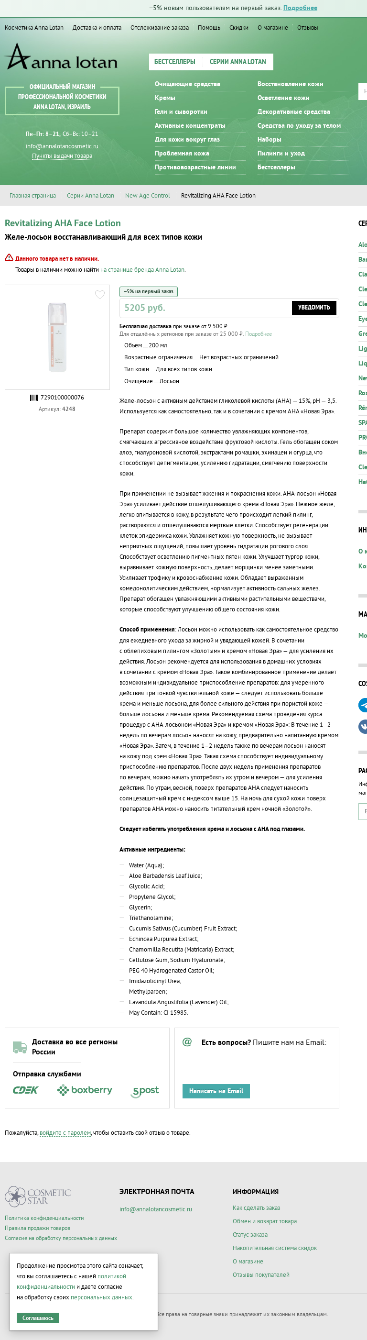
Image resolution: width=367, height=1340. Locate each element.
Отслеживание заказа (159, 27)
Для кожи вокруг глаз (187, 140)
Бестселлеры (174, 62)
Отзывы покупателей (261, 1275)
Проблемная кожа (182, 153)
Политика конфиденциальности (44, 1218)
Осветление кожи (284, 98)
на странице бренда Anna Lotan (142, 269)
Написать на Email (216, 1091)
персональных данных (101, 1297)
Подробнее (300, 8)
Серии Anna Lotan (238, 62)
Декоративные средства (294, 112)
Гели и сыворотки (181, 112)
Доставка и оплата (97, 27)
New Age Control (147, 195)
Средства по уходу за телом (299, 126)
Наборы (269, 140)
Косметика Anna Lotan (34, 27)
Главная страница (33, 195)
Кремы (165, 98)
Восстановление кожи (291, 84)
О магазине (273, 27)
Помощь (209, 27)
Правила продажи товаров (37, 1228)
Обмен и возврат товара (265, 1221)
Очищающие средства (187, 84)
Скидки (238, 27)
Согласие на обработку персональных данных (61, 1238)
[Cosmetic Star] (38, 1196)
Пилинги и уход (281, 153)
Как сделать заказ (257, 1208)
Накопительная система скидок (275, 1248)
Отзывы (307, 27)
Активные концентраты (190, 126)
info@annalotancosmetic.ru (62, 146)
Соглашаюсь (38, 1318)
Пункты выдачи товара (62, 156)
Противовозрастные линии (195, 167)
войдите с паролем (65, 1133)
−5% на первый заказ (148, 291)
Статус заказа (250, 1234)
